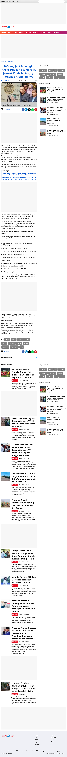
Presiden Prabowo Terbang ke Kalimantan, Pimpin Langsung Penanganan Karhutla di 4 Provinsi (23, 606)
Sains (49, 32)
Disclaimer (19, 751)
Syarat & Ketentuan (48, 751)
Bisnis (15, 32)
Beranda (3, 61)
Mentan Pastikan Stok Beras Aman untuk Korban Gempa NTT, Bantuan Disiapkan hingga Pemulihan (56, 110)
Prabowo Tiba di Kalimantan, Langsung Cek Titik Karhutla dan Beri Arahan (56, 131)
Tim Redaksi (5, 80)
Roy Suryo (14, 347)
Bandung (43, 74)
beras (60, 74)
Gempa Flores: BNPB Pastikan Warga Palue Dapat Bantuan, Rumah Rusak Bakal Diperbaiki (23, 554)
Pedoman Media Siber (32, 751)
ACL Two (43, 70)
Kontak (3, 751)
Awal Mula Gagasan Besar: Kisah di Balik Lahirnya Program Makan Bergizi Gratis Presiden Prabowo (19, 174)
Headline (10, 61)
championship (59, 78)
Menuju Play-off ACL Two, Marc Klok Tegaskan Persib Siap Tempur (24, 580)
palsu (4, 343)
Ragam (21, 32)
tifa (22, 347)
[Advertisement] (33, 14)
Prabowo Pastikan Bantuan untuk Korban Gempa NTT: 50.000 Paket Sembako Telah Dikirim (24, 687)
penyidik (11, 343)
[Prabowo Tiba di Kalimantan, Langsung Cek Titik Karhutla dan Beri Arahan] (43, 132)
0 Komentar (6, 109)
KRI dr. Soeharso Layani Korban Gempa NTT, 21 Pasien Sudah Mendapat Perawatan (56, 99)
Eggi (13, 339)
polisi (26, 343)
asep (7, 339)
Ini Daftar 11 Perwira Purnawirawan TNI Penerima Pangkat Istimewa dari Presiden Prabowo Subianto (19, 178)
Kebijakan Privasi (6, 753)
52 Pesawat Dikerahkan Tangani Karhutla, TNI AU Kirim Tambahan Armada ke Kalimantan (56, 121)
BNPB (42, 78)
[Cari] (63, 1)
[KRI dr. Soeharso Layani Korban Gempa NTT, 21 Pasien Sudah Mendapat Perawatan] (43, 100)
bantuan (52, 74)
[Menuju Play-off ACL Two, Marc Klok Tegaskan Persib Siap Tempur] (5, 580)
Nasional (3, 32)
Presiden (5, 347)
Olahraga (42, 32)
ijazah (19, 339)
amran (61, 70)
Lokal (9, 32)
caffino (49, 78)
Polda (19, 343)
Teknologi (28, 32)
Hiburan (35, 32)
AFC (50, 70)
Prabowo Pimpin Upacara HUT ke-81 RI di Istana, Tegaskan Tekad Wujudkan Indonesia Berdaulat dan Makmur (24, 633)
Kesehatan (56, 32)
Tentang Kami (50, 753)
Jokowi (27, 339)
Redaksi (10, 751)
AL (55, 70)
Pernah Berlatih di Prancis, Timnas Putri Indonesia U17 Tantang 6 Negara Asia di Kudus (56, 89)
